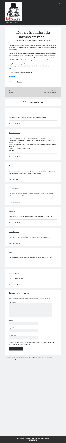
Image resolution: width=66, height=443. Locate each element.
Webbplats (12, 335)
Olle (10, 112)
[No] (64, 439)
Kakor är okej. (33, 440)
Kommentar (12, 302)
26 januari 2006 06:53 (43, 40)
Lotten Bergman (29, 40)
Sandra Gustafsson (14, 133)
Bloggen (19, 82)
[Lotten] (13, 20)
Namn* (11, 320)
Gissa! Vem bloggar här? (50, 92)
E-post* (11, 328)
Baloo (11, 252)
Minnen (11, 92)
